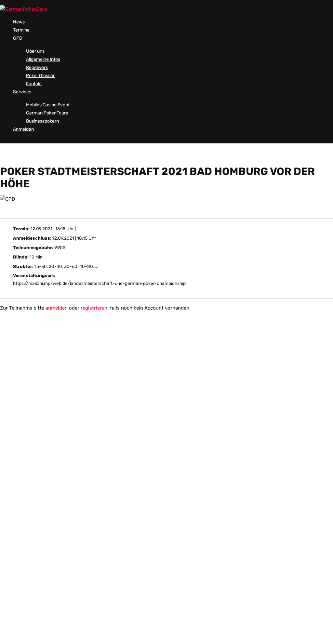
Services (22, 92)
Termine (21, 30)
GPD (17, 38)
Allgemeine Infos (43, 59)
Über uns (35, 51)
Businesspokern (42, 121)
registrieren (94, 308)
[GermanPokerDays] (23, 9)
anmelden (57, 308)
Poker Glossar (40, 75)
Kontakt (34, 83)
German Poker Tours (47, 113)
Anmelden (23, 129)
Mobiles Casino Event (48, 105)
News (19, 22)
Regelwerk (37, 67)
